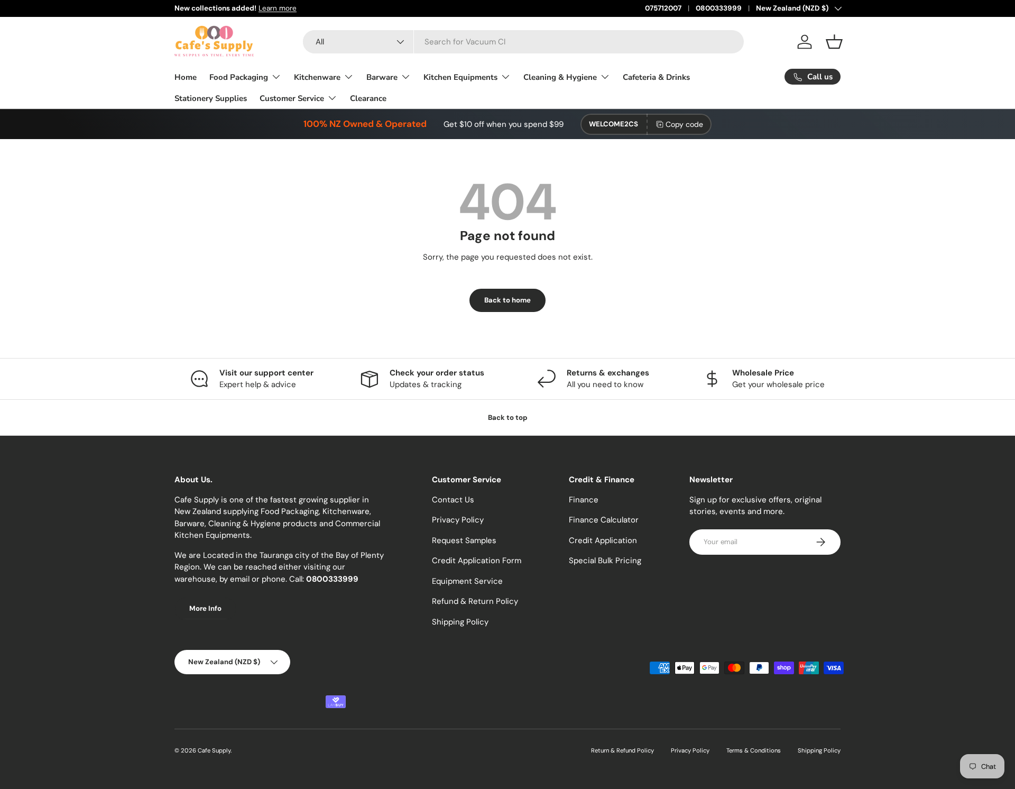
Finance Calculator (604, 520)
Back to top (508, 417)
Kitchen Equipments (460, 77)
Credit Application (603, 540)
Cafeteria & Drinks (656, 77)
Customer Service (292, 98)
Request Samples (464, 540)
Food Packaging (238, 77)
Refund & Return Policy (475, 601)
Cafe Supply (214, 750)
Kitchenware (317, 77)
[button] (834, 41)
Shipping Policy (460, 622)
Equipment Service (467, 581)
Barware (382, 77)
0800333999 (719, 8)
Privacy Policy (458, 520)
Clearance (368, 98)
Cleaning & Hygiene (560, 77)
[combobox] (523, 41)
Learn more (278, 8)
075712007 (663, 8)
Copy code (684, 124)
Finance (583, 499)
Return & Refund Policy (622, 750)
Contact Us (453, 499)
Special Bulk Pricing (605, 560)
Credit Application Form (476, 560)
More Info (205, 608)
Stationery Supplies (210, 98)
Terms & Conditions (753, 750)
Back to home (507, 300)
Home (185, 77)
